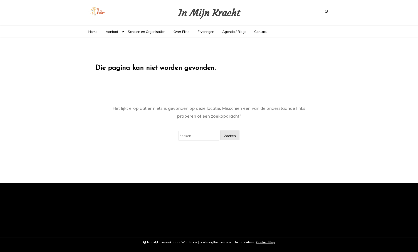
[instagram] (326, 11)
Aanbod (112, 31)
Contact (260, 31)
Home (93, 31)
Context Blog (265, 242)
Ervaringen (205, 31)
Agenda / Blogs (234, 31)
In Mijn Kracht (209, 13)
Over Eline (181, 31)
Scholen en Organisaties (146, 31)
